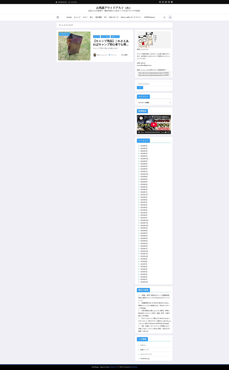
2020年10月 (144, 225)
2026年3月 (144, 151)
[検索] (164, 17)
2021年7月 (144, 202)
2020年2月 (144, 246)
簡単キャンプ (115, 36)
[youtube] (172, 2)
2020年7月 (144, 233)
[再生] (139, 132)
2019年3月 (144, 274)
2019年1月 (144, 279)
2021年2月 (144, 215)
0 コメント (114, 55)
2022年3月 (144, 187)
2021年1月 (144, 218)
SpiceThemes (133, 367)
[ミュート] (166, 132)
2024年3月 (144, 166)
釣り (91, 17)
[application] (154, 124)
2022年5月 (144, 182)
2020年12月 (144, 220)
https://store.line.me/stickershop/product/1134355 (154, 73)
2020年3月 (144, 243)
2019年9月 (144, 259)
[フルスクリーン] (168, 132)
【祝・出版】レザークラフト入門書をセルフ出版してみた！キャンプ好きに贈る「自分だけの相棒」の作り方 (154, 328)
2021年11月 (144, 195)
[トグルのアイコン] (57, 17)
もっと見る (124, 55)
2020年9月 (144, 228)
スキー (85, 17)
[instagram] (169, 2)
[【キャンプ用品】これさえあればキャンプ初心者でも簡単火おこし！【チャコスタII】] (74, 46)
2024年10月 (144, 159)
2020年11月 (144, 223)
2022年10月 (144, 174)
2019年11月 (144, 254)
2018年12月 (144, 282)
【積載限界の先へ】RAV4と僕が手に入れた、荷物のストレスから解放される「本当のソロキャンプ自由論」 (154, 305)
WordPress (112, 367)
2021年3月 (144, 213)
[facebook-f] (160, 2)
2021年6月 (144, 205)
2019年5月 (144, 269)
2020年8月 (144, 231)
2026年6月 (144, 148)
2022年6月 (144, 179)
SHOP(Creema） (150, 17)
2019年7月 (144, 264)
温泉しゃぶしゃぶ (102, 55)
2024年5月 (144, 164)
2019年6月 (144, 267)
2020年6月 (144, 236)
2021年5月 (144, 207)
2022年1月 (144, 192)
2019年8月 (144, 261)
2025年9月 (144, 153)
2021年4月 (144, 210)
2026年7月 (144, 146)
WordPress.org (144, 359)
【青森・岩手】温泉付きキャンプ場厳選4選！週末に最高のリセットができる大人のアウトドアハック (154, 297)
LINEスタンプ (114, 17)
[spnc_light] (170, 17)
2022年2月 (144, 189)
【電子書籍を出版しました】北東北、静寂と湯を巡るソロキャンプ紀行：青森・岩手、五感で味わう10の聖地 (154, 313)
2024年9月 (144, 161)
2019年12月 (144, 251)
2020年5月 (144, 238)
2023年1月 (144, 171)
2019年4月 (144, 272)
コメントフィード (146, 354)
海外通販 (98, 17)
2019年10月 (144, 256)
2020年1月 (144, 249)
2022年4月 (144, 184)
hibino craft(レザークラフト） (131, 17)
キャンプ (77, 17)
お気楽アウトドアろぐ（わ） (114, 8)
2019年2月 (144, 277)
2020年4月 (144, 241)
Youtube (69, 17)
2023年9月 (144, 169)
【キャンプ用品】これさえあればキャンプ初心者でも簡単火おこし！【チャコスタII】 (111, 42)
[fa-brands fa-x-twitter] (163, 2)
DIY (105, 17)
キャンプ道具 (105, 36)
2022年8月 (144, 177)
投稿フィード (144, 350)
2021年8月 (144, 200)
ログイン (143, 345)
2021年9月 (144, 197)
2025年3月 (144, 156)
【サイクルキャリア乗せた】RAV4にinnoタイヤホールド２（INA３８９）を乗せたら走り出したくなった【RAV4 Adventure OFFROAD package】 (154, 321)
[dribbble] (166, 2)
